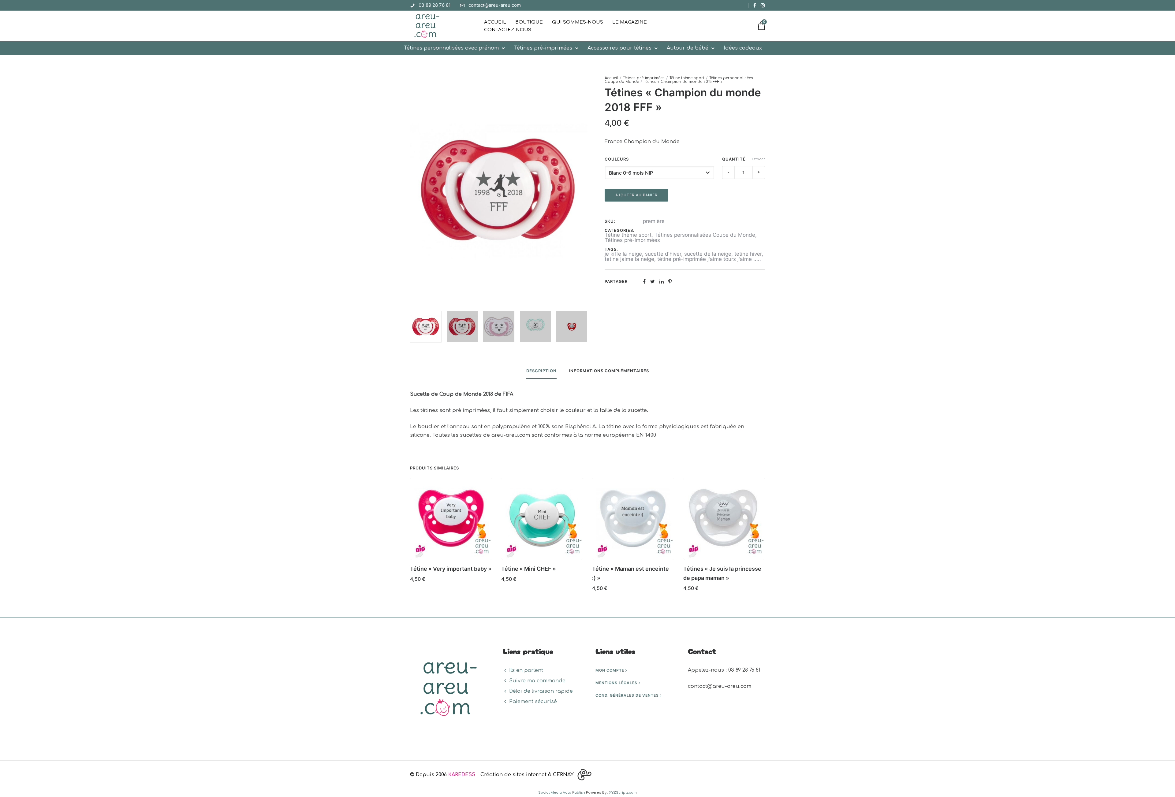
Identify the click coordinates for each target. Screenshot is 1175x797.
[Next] (584, 191)
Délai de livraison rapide (541, 691)
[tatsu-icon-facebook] (754, 5)
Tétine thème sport (687, 78)
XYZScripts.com (623, 793)
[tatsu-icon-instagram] (763, 5)
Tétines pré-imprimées (543, 48)
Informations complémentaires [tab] (609, 370)
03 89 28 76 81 (435, 5)
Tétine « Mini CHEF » (528, 568)
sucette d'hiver (663, 254)
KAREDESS (461, 774)
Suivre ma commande (537, 681)
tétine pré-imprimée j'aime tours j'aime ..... (709, 259)
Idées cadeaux (743, 48)
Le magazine (629, 22)
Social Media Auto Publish (561, 793)
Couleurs (617, 159)
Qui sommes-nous (577, 22)
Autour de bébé (687, 48)
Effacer (758, 159)
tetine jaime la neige (629, 259)
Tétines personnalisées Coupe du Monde (705, 235)
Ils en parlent (526, 670)
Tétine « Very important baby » (450, 568)
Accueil (495, 22)
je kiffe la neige (623, 254)
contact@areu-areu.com (494, 5)
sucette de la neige (707, 254)
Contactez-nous (507, 29)
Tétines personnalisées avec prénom (451, 48)
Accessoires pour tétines (619, 48)
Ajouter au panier (636, 195)
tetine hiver (748, 254)
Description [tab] (541, 370)
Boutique (529, 22)
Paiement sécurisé (533, 701)
